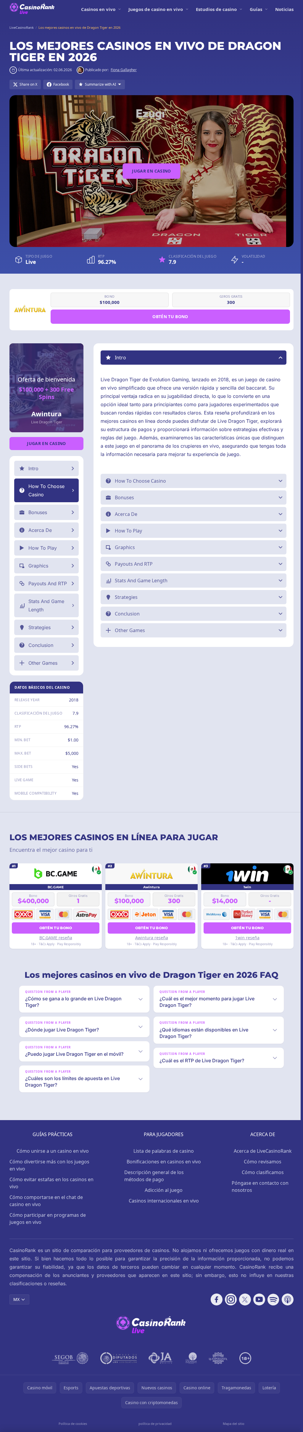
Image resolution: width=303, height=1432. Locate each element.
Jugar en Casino (151, 171)
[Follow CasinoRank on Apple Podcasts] (285, 1299)
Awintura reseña (150, 937)
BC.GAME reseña (55, 937)
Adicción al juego (162, 1190)
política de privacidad (153, 1423)
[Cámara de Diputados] (117, 1358)
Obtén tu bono (170, 316)
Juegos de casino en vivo (155, 9)
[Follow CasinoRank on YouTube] (257, 1299)
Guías (256, 9)
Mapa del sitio (232, 1423)
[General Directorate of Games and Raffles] (69, 1358)
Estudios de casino (216, 9)
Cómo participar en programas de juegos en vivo (47, 1218)
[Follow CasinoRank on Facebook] (214, 1299)
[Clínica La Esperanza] (217, 1358)
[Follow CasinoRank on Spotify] (271, 1299)
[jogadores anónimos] (159, 1358)
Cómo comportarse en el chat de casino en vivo (46, 1201)
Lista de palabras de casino (162, 1151)
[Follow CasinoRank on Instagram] (228, 1299)
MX (16, 1299)
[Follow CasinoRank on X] (243, 1299)
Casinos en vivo (98, 9)
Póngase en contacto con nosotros (258, 1186)
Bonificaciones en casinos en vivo (162, 1161)
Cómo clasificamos (261, 1172)
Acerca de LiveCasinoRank (261, 1151)
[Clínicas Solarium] (190, 1358)
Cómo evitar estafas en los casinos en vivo (51, 1183)
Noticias (284, 9)
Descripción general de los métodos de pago (153, 1176)
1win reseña (245, 937)
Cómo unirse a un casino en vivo (52, 1151)
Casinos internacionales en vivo (162, 1200)
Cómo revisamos (260, 1161)
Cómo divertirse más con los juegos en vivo (49, 1165)
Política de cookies (72, 1423)
